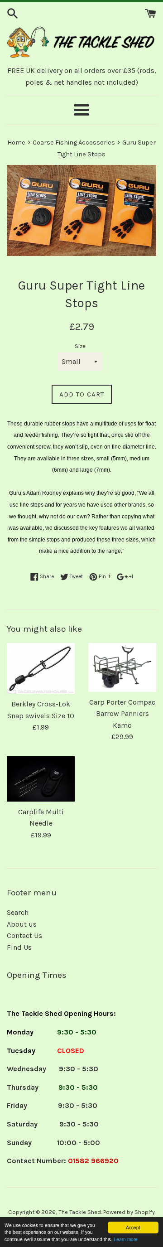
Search (18, 912)
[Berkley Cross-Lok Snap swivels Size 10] (41, 668)
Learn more (126, 1239)
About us (22, 924)
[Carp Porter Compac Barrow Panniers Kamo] (122, 667)
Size (80, 346)
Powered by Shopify (129, 1211)
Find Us (19, 947)
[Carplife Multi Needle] (41, 779)
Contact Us (24, 935)
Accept (133, 1227)
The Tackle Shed (79, 1211)
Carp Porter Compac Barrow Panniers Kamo (122, 714)
